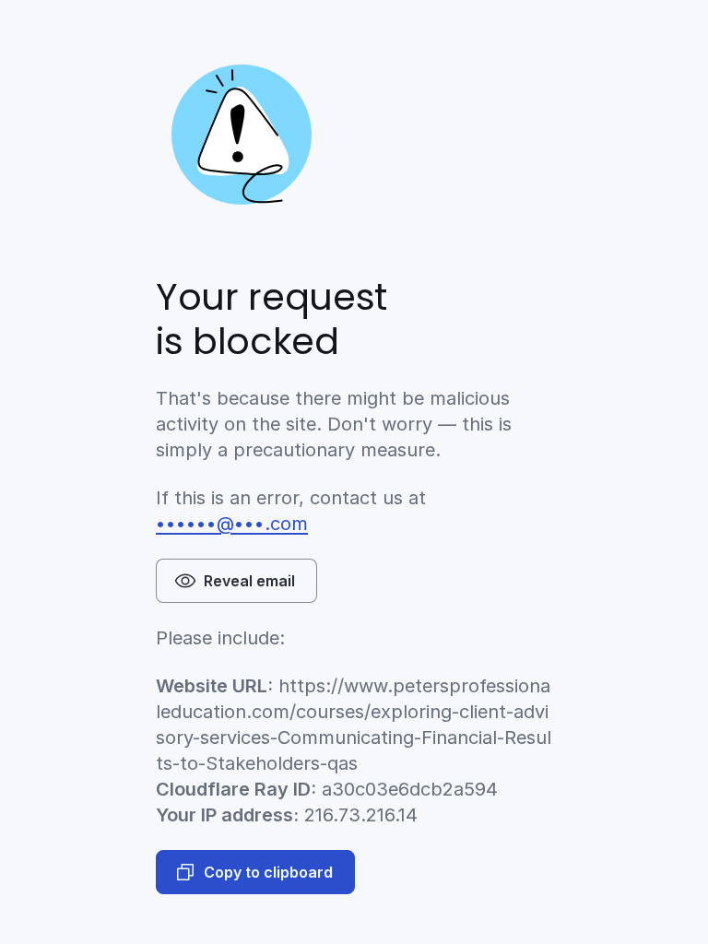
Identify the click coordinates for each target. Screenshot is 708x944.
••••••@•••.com (232, 524)
